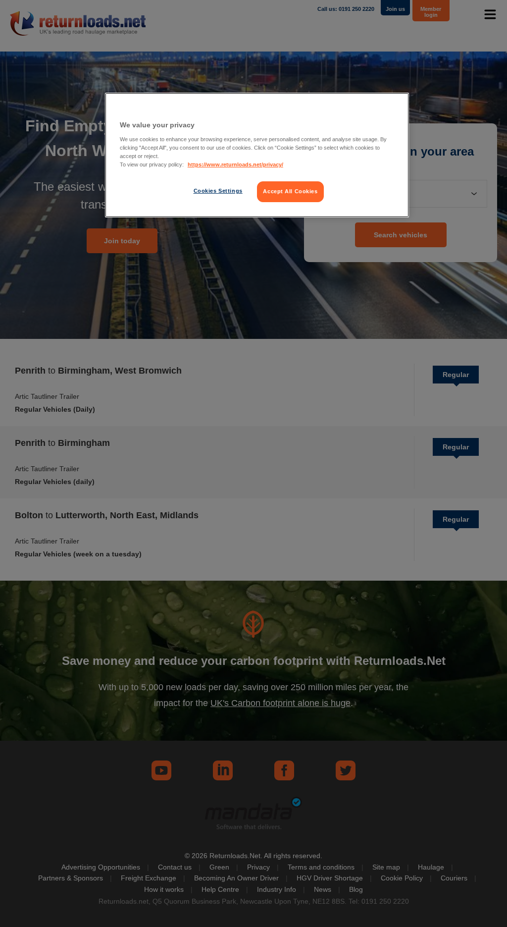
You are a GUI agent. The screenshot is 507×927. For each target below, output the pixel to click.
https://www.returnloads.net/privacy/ (235, 164)
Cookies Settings (218, 191)
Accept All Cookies (290, 191)
